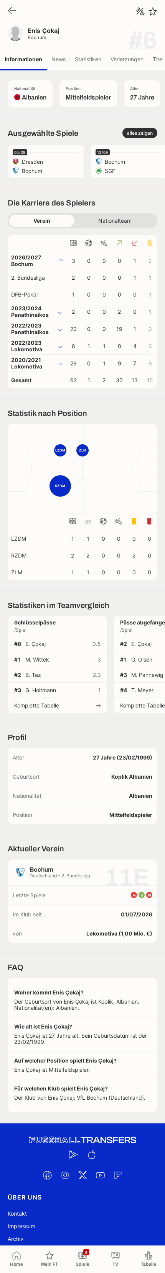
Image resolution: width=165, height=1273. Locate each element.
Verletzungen (127, 59)
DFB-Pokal (24, 294)
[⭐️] (152, 11)
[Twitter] (82, 1175)
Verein (41, 220)
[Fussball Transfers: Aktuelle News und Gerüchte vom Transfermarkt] (82, 1140)
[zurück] (12, 11)
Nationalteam (115, 220)
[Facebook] (47, 1175)
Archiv (15, 1239)
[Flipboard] (118, 1175)
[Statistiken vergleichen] (140, 11)
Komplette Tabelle (36, 705)
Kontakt (17, 1213)
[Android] (73, 1155)
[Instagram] (65, 1175)
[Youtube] (100, 1175)
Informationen (23, 59)
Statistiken (88, 59)
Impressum (21, 1226)
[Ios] (91, 1155)
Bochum (37, 37)
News (58, 59)
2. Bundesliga (28, 277)
